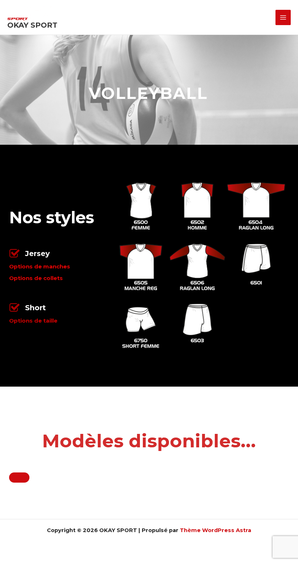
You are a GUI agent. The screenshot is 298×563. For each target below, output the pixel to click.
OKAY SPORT (32, 25)
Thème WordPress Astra (215, 530)
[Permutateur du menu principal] (283, 17)
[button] (149, 477)
